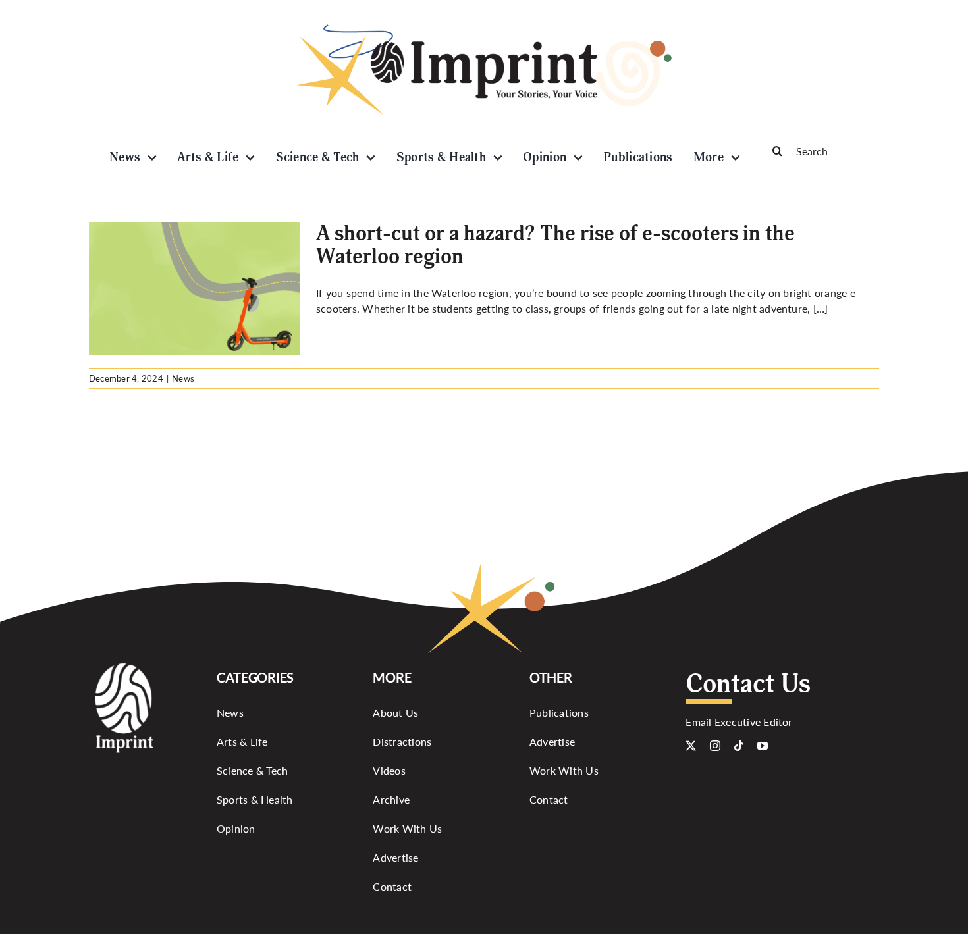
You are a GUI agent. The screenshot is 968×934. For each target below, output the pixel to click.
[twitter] (691, 745)
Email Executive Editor (739, 721)
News (183, 378)
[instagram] (715, 745)
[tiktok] (739, 745)
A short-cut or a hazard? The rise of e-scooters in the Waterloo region (555, 245)
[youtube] (762, 745)
